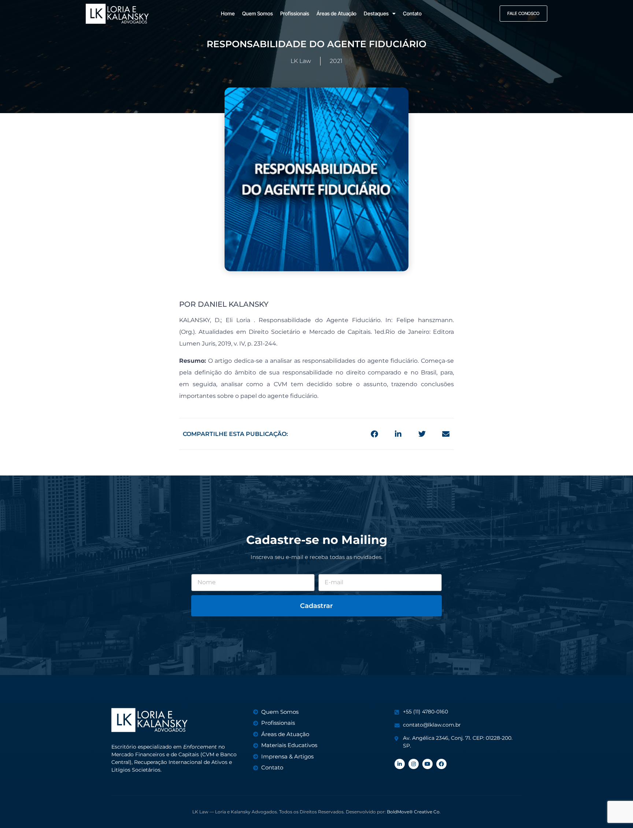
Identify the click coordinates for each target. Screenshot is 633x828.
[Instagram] (413, 764)
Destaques (376, 13)
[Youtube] (427, 764)
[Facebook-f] (441, 764)
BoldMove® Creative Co (413, 811)
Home (228, 13)
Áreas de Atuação (336, 13)
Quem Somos (257, 13)
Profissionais (294, 13)
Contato (412, 13)
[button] (374, 434)
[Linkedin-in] (400, 764)
